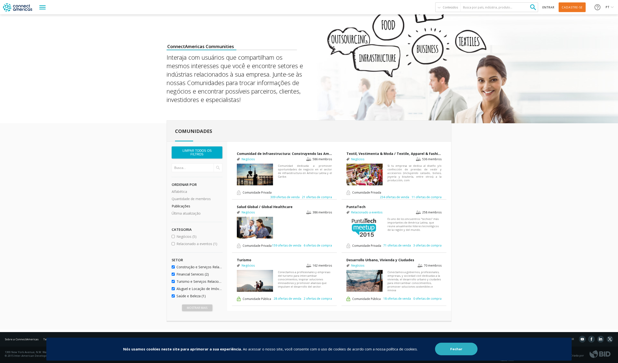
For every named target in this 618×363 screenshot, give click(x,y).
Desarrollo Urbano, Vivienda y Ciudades (380, 260)
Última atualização (186, 213)
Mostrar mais (197, 308)
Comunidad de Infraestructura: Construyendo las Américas (284, 153)
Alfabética (179, 191)
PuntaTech (355, 206)
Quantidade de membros (191, 198)
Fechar (456, 349)
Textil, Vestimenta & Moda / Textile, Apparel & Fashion (394, 153)
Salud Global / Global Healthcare (265, 206)
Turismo (244, 260)
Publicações (181, 206)
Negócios (198, 236)
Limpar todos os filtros (197, 152)
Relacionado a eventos (198, 243)
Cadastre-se (572, 7)
